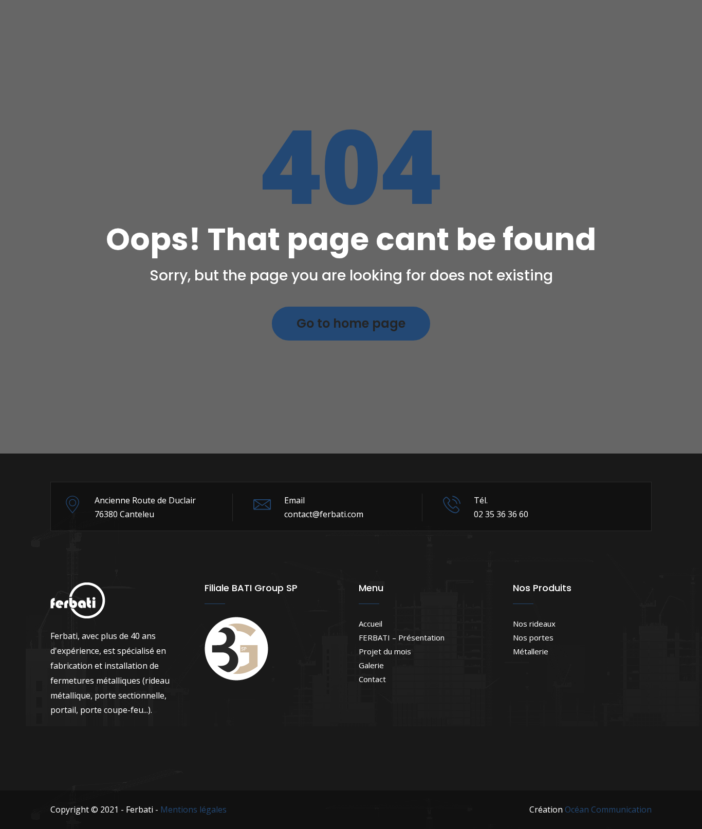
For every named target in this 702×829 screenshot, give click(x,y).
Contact (372, 679)
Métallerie (530, 651)
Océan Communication (608, 809)
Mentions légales (193, 809)
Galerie (371, 665)
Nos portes (533, 637)
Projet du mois (385, 651)
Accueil (370, 623)
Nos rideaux (534, 623)
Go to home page (351, 323)
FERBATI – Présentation (402, 637)
